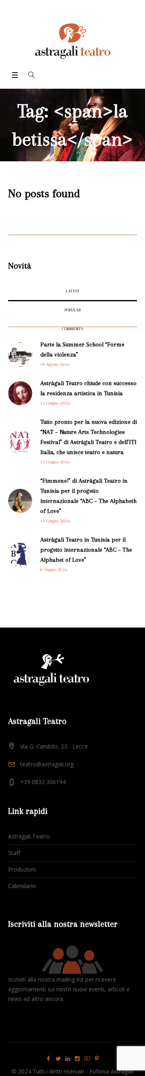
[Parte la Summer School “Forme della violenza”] (20, 354)
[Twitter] (58, 1059)
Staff (14, 853)
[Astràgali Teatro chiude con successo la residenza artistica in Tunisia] (20, 392)
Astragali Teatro (29, 836)
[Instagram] (77, 1059)
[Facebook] (48, 1059)
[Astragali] (72, 41)
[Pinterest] (97, 1059)
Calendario (22, 886)
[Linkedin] (68, 1059)
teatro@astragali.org (47, 764)
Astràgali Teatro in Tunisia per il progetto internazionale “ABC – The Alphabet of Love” (86, 549)
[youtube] (87, 1059)
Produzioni (22, 869)
